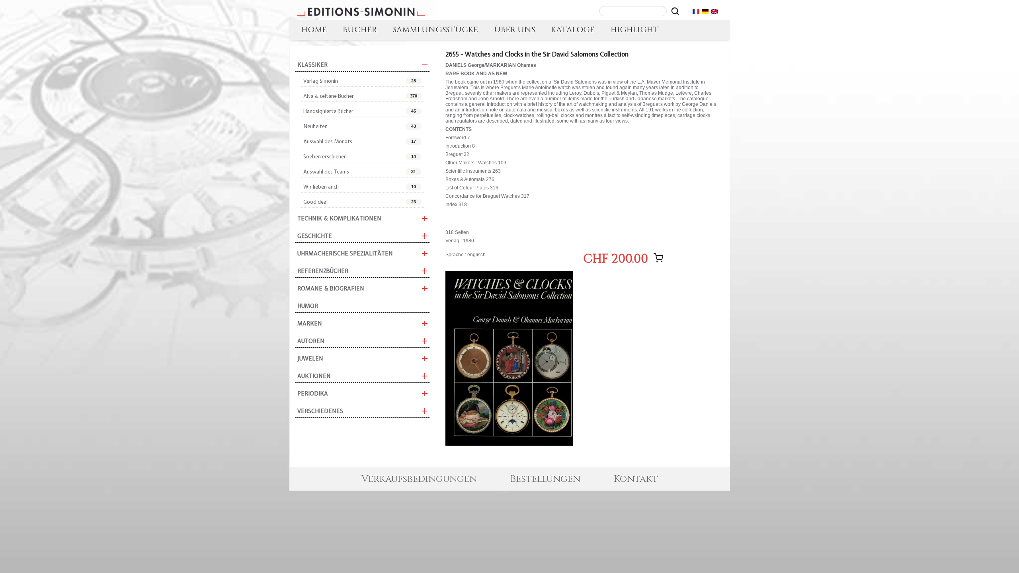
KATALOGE (573, 29)
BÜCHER (360, 29)
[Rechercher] (675, 11)
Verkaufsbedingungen (419, 479)
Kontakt (636, 479)
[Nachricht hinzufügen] (658, 258)
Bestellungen (545, 479)
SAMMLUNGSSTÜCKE (435, 29)
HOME (314, 29)
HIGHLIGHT (635, 29)
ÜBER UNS (514, 29)
